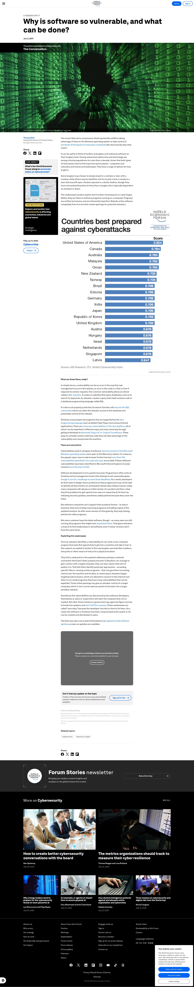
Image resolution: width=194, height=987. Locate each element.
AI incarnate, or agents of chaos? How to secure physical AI (76, 899)
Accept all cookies (174, 975)
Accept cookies (97, 662)
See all (167, 800)
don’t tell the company (95, 605)
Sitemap (97, 977)
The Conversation (34, 49)
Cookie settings (174, 981)
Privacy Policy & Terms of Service (97, 972)
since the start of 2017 (79, 467)
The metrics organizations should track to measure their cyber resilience (133, 855)
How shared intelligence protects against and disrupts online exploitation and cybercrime (114, 900)
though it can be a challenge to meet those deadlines (85, 479)
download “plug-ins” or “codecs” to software (101, 432)
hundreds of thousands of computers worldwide (83, 145)
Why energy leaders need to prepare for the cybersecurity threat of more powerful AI (37, 900)
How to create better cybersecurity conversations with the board (53, 855)
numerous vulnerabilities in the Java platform (104, 426)
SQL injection (75, 395)
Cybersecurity (31, 16)
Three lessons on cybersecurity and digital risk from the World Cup (153, 899)
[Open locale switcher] (3, 980)
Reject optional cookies (174, 969)
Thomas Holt (28, 138)
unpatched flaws (104, 523)
